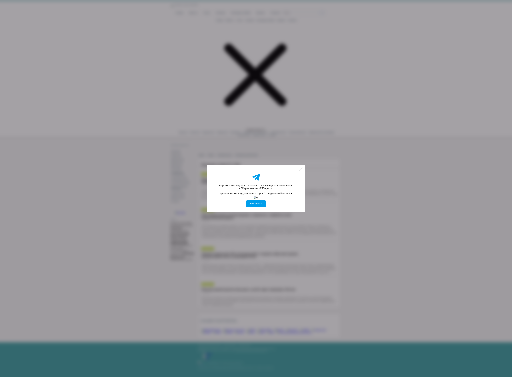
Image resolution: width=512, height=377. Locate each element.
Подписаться (256, 203)
